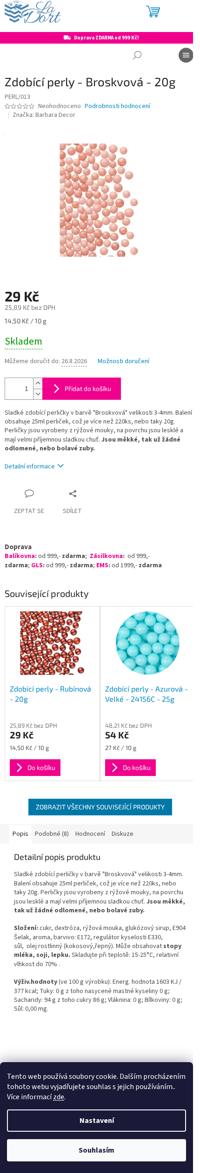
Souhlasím (96, 1150)
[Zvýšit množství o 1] (37, 383)
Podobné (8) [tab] (52, 834)
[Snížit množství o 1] (37, 394)
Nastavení (97, 1120)
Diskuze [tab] (122, 834)
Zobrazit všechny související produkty (100, 807)
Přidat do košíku (88, 388)
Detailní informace (30, 466)
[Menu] (186, 55)
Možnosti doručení (123, 361)
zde (58, 1097)
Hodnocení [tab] (90, 834)
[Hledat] (137, 55)
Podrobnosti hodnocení (117, 106)
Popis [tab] (20, 834)
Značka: (44, 115)
